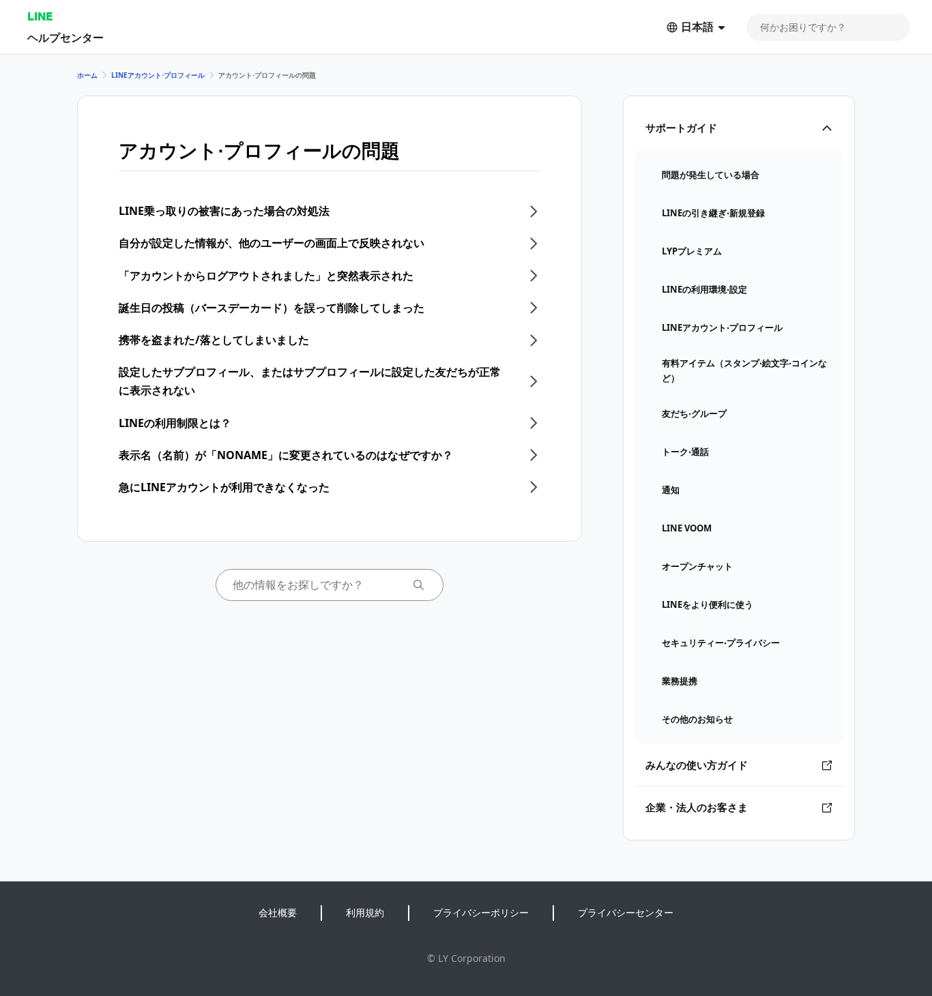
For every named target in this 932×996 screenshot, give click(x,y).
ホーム (87, 75)
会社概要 (278, 912)
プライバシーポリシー (481, 912)
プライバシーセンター (625, 912)
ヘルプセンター (65, 37)
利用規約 (365, 912)
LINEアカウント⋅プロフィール (158, 75)
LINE (40, 16)
